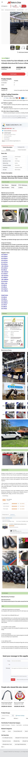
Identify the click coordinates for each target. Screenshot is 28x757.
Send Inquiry (13, 74)
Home (2, 9)
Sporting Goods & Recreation (10, 9)
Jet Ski (26, 9)
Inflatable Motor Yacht (7, 744)
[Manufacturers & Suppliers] (14, 2)
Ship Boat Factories (6, 741)
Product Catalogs (20, 715)
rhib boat (16, 718)
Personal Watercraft (18, 731)
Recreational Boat (20, 9)
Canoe (9, 731)
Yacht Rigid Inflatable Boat (20, 744)
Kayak (3, 731)
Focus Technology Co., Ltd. (17, 751)
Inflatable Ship (17, 741)
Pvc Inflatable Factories (7, 737)
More (2, 746)
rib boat (3, 718)
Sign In (3, 140)
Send (13, 679)
